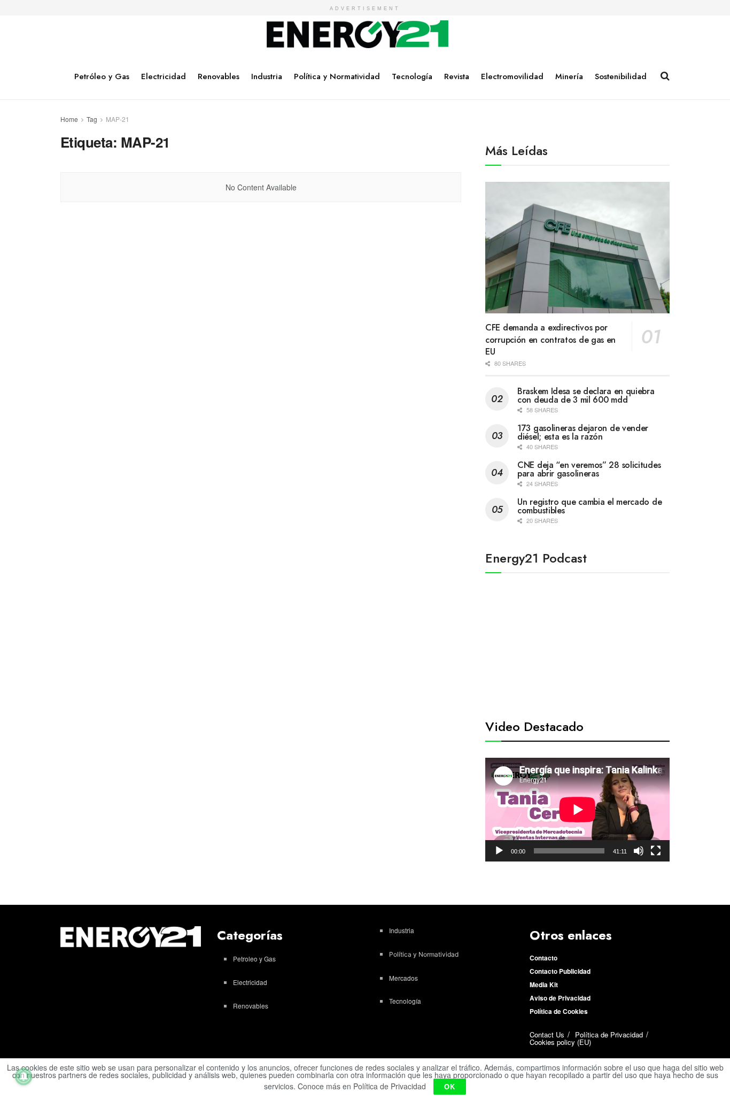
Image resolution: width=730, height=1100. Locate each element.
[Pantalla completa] (655, 850)
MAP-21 (117, 119)
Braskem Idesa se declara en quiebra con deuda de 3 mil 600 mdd (586, 395)
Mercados (403, 977)
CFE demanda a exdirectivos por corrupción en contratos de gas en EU (550, 339)
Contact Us (547, 1034)
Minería (569, 76)
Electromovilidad (512, 76)
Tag (92, 119)
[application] (577, 809)
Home (69, 119)
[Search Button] (665, 76)
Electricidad (163, 76)
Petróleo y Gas (101, 76)
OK (449, 1086)
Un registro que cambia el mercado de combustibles (589, 506)
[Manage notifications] (23, 1076)
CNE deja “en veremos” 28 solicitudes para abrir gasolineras (589, 469)
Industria (266, 76)
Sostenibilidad (621, 76)
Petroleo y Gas (254, 958)
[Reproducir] (499, 850)
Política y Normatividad (337, 76)
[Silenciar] (638, 850)
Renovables (218, 76)
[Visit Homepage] (358, 35)
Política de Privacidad (609, 1034)
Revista (456, 76)
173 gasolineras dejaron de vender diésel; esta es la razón (582, 432)
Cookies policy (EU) (560, 1042)
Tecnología (412, 76)
